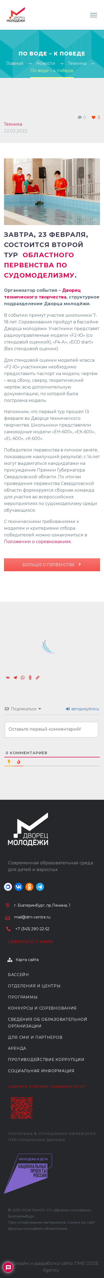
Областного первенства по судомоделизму (39, 265)
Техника (13, 124)
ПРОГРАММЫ (23, 997)
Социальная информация (41, 1070)
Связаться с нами (30, 941)
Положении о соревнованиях (37, 541)
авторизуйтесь (84, 709)
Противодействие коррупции (46, 1059)
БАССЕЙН (18, 974)
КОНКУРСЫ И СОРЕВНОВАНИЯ (42, 1008)
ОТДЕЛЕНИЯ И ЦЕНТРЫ (34, 986)
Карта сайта (27, 959)
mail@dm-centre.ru (32, 917)
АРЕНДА (17, 1048)
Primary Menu (93, 15)
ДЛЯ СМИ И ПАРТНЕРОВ (35, 1037)
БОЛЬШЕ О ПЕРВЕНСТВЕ (48, 564)
